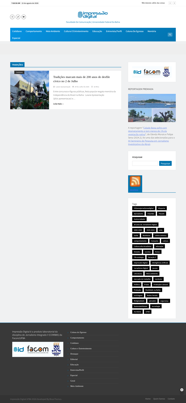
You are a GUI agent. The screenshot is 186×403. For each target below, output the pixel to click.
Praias (146, 284)
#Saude (161, 213)
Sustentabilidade (140, 306)
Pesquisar (137, 157)
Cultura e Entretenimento (76, 31)
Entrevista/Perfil (114, 31)
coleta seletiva (160, 235)
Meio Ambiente (53, 31)
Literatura (138, 273)
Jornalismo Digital (141, 268)
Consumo (154, 241)
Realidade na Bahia (153, 290)
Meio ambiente (152, 273)
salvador (152, 301)
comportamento (140, 241)
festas (157, 252)
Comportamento (34, 31)
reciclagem (138, 295)
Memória (152, 31)
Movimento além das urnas (153, 3)
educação (159, 246)
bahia (136, 235)
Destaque (74, 354)
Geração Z (152, 257)
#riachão (150, 213)
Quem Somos (159, 398)
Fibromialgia (139, 257)
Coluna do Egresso (135, 31)
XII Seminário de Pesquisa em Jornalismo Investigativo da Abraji (148, 142)
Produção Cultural (161, 284)
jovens (155, 268)
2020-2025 (151, 230)
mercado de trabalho (142, 279)
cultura (165, 241)
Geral (72, 381)
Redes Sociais (152, 295)
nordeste (158, 279)
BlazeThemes (55, 399)
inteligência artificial (160, 262)
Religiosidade (139, 301)
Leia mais (57, 103)
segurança (164, 301)
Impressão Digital (141, 262)
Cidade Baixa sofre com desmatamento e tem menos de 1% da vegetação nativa (147, 131)
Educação (97, 31)
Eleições (137, 252)
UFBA (148, 311)
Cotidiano (17, 31)
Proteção (137, 290)
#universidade (139, 219)
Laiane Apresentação (63, 87)
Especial (16, 38)
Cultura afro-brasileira (142, 246)
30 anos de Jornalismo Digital (145, 224)
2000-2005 (138, 230)
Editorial (74, 359)
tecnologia (156, 306)
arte (160, 230)
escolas (148, 252)
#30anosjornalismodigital (144, 208)
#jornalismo (138, 213)
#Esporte (161, 208)
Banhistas (146, 235)
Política (137, 284)
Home (148, 398)
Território (137, 311)
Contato (171, 398)
